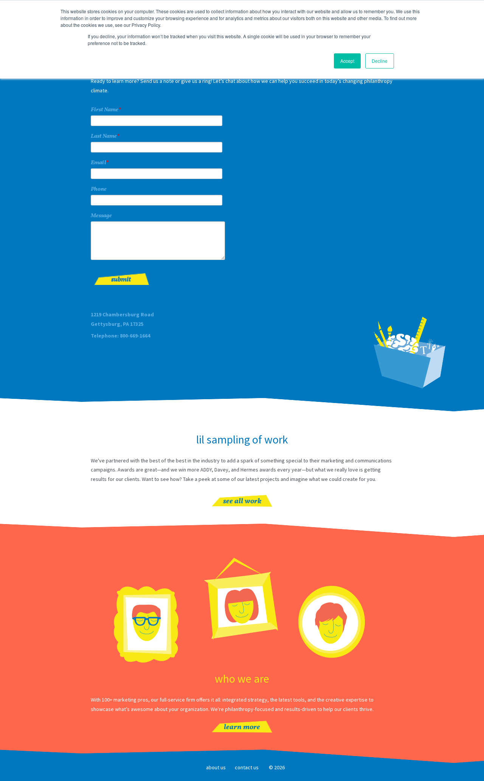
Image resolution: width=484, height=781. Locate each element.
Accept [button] (347, 61)
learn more (242, 727)
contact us (247, 767)
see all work (242, 501)
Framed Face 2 (242, 599)
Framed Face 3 (332, 621)
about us (216, 767)
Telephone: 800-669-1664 (120, 335)
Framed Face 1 (146, 625)
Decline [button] (380, 61)
